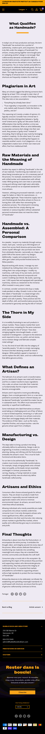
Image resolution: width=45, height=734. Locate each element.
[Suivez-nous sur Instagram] (20, 716)
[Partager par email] (24, 594)
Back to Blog (7, 607)
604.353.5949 (8, 639)
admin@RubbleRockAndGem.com (15, 642)
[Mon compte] (36, 9)
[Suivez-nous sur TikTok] (28, 716)
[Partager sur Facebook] (12, 594)
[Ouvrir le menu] (3, 9)
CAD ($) (19, 707)
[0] (41, 9)
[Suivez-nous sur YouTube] (24, 716)
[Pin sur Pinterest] (16, 594)
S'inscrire (22, 692)
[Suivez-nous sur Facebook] (16, 716)
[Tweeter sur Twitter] (20, 594)
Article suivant (35, 607)
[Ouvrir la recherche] (32, 9)
